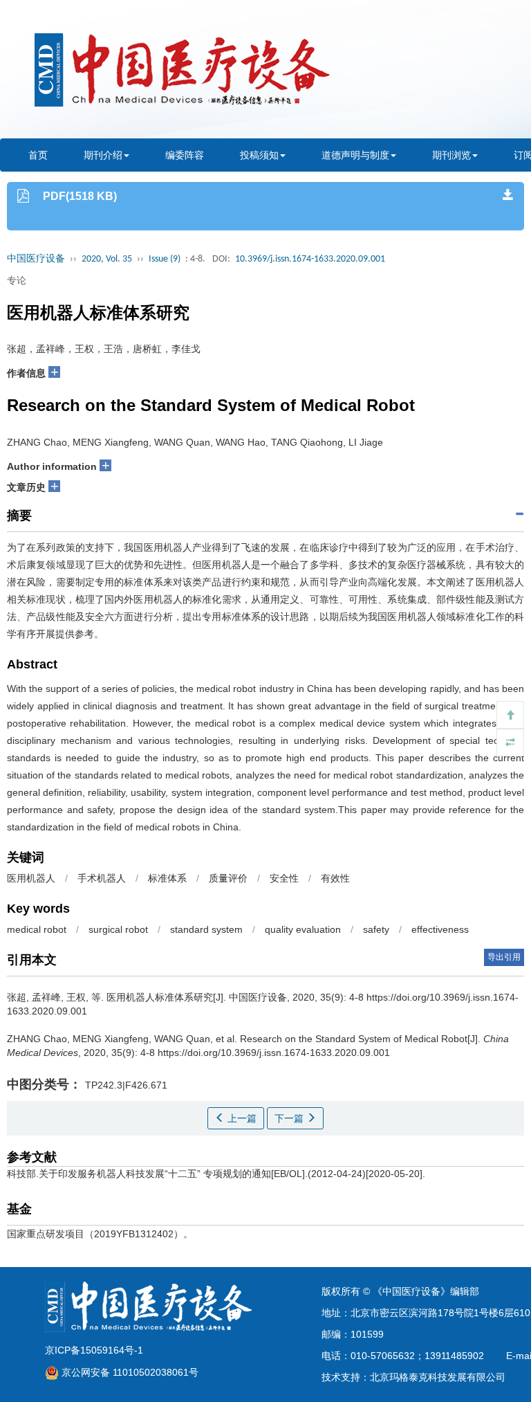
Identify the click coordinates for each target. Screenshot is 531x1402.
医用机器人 (31, 878)
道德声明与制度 (355, 155)
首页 (38, 155)
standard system (206, 929)
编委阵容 (184, 155)
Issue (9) (164, 259)
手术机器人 (101, 878)
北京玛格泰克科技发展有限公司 (437, 1377)
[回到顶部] (510, 715)
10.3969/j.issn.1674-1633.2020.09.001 (310, 259)
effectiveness (440, 929)
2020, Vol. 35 (107, 259)
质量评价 (228, 878)
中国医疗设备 (36, 259)
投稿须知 (259, 155)
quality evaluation (303, 929)
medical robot (36, 929)
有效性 (335, 878)
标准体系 (167, 878)
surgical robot (118, 929)
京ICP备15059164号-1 (94, 1350)
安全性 (284, 878)
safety (376, 929)
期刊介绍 (103, 155)
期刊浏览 (451, 155)
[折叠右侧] (510, 742)
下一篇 (290, 1118)
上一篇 (241, 1118)
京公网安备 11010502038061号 (128, 1372)
